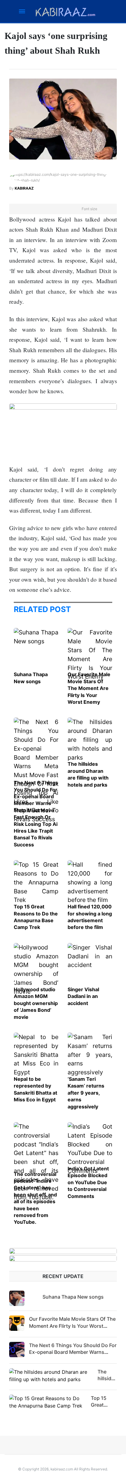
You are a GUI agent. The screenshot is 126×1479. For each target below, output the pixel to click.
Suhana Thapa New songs (73, 1297)
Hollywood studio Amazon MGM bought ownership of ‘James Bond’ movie (36, 1003)
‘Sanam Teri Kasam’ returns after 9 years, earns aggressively (86, 1093)
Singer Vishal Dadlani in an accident (83, 996)
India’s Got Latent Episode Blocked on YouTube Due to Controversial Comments (88, 1182)
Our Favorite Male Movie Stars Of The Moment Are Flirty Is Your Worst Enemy (89, 688)
